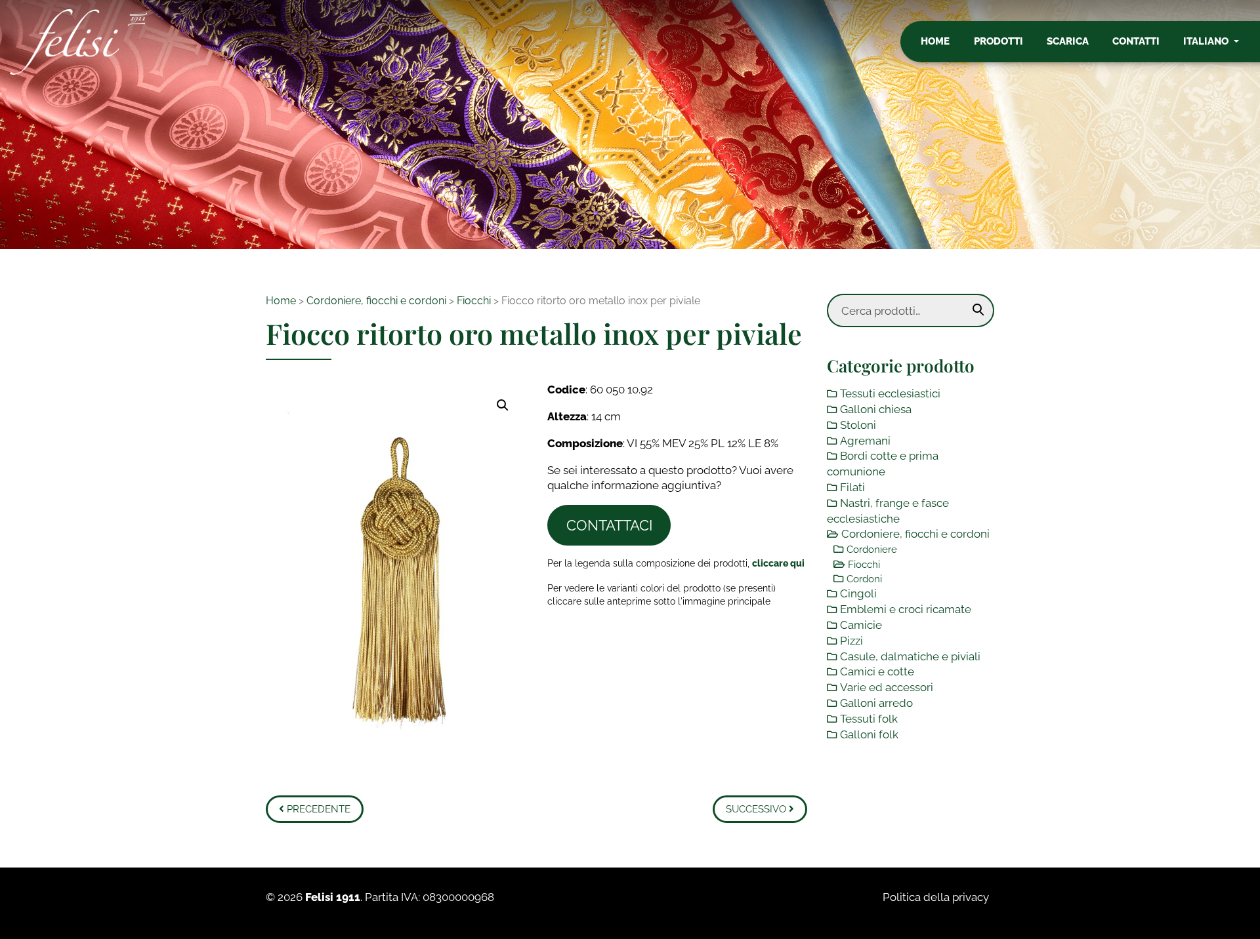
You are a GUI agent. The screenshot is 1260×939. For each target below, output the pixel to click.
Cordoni (864, 579)
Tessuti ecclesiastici (890, 393)
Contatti (1136, 41)
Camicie (861, 624)
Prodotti (998, 41)
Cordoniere (872, 549)
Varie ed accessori (886, 687)
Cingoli (858, 593)
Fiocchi (474, 300)
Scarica (1068, 41)
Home (935, 41)
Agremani (865, 440)
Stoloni (858, 424)
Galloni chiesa (876, 409)
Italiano (1207, 41)
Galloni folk (869, 734)
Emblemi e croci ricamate (905, 609)
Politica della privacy (936, 897)
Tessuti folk (869, 718)
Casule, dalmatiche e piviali (910, 656)
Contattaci (609, 525)
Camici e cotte (877, 671)
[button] (502, 405)
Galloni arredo (876, 702)
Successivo (757, 809)
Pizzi (851, 640)
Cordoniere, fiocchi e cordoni (376, 300)
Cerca (978, 310)
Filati (852, 487)
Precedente (317, 809)
